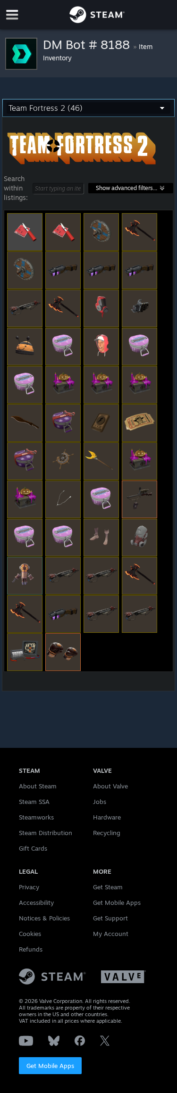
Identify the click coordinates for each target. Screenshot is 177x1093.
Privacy (29, 887)
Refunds (30, 949)
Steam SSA (34, 801)
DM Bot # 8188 (88, 44)
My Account (110, 933)
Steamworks (36, 817)
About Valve (110, 786)
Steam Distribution (45, 832)
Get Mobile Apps (50, 1065)
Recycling (106, 832)
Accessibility (36, 902)
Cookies (30, 933)
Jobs (99, 801)
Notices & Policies (44, 918)
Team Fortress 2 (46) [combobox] (45, 108)
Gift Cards (33, 848)
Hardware (107, 817)
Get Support (110, 918)
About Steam (38, 786)
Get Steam (108, 887)
